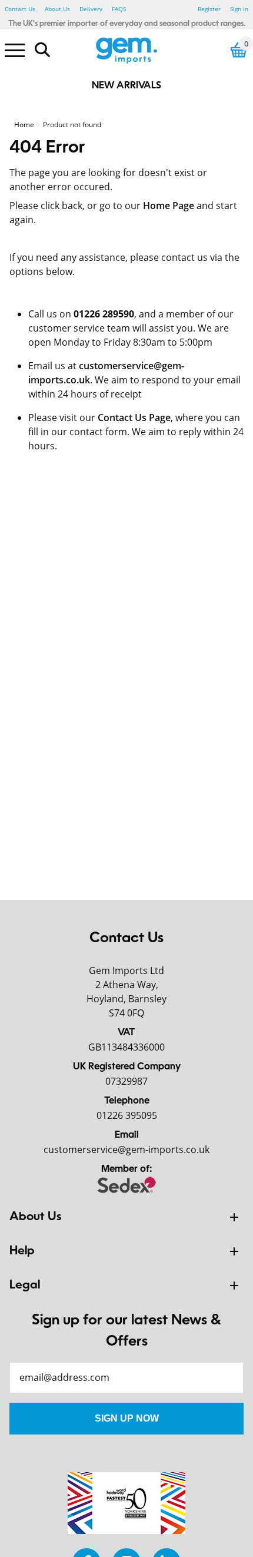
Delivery (90, 9)
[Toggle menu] (14, 49)
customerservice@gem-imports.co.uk (126, 1149)
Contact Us (20, 9)
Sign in (239, 9)
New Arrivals (126, 86)
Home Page (168, 205)
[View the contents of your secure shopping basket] (239, 49)
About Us (57, 9)
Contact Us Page (134, 417)
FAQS (119, 9)
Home (24, 125)
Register (209, 9)
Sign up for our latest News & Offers (126, 1331)
